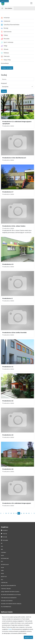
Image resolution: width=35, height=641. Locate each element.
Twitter (5, 533)
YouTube (5, 537)
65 (29, 513)
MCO (2, 561)
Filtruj (4, 91)
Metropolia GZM (5, 564)
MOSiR (2, 573)
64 (26, 513)
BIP (1, 543)
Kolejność (4, 83)
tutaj (9, 629)
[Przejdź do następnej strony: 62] (31, 513)
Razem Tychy (4, 576)
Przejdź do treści (4, 1)
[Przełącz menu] (31, 3)
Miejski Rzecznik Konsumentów (8, 585)
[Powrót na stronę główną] (2, 8)
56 (6, 513)
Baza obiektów (8, 8)
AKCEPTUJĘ (28, 637)
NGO (2, 579)
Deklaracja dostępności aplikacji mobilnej (11, 603)
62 (21, 513)
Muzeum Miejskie (5, 558)
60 (16, 513)
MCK (2, 546)
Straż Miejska (4, 582)
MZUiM (2, 567)
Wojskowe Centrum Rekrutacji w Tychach (11, 594)
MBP (2, 549)
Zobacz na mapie (7, 68)
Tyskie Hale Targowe (6, 588)
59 (13, 513)
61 (18, 513)
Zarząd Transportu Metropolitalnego (10, 591)
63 (23, 513)
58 (11, 513)
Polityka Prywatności (6, 606)
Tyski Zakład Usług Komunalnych (8, 597)
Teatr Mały (3, 552)
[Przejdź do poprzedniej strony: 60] (3, 513)
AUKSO (2, 555)
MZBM (2, 570)
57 (8, 513)
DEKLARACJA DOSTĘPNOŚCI (7, 600)
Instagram (5, 540)
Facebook (5, 530)
